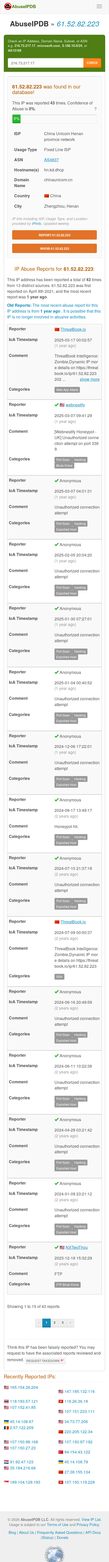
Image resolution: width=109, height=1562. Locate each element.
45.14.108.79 (76, 1462)
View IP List (91, 1519)
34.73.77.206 (76, 1421)
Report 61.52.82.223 (54, 235)
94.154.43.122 (77, 1452)
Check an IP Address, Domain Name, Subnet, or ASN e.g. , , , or (47, 46)
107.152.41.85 (23, 1407)
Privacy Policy (88, 1524)
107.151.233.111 (79, 1411)
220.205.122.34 (78, 1431)
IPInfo (36, 223)
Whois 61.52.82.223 (54, 248)
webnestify (75, 405)
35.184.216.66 (23, 1468)
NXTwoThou (77, 1247)
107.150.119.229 (79, 1482)
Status (47, 1537)
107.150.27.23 (23, 1448)
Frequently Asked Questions (59, 1532)
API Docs (93, 1532)
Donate (62, 1537)
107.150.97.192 (78, 1442)
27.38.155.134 (77, 1472)
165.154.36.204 (24, 1387)
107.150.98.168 (24, 1442)
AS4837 (51, 160)
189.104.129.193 (25, 1482)
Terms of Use (57, 1524)
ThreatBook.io (73, 329)
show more (90, 379)
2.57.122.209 (21, 1427)
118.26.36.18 (76, 1401)
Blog (12, 1532)
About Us (26, 1532)
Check (92, 62)
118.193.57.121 (24, 1401)
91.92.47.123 (21, 1462)
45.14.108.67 (21, 1421)
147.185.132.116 (79, 1391)
